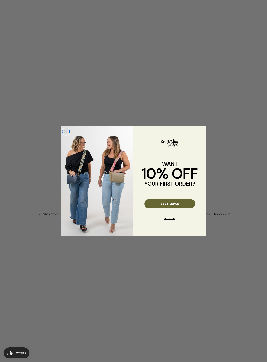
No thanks (169, 218)
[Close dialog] (66, 131)
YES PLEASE (170, 203)
